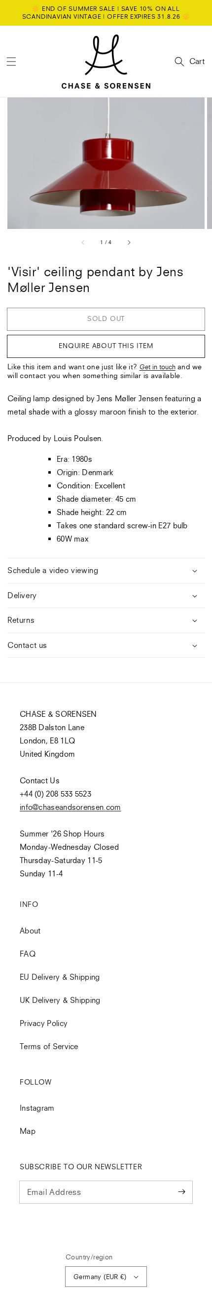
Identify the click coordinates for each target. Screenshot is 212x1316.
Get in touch (158, 367)
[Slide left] (83, 242)
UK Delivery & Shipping (60, 999)
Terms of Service (49, 1046)
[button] (11, 61)
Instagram (37, 1107)
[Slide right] (129, 242)
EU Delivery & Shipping (60, 976)
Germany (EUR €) (99, 1277)
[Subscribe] (181, 1192)
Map (27, 1130)
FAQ (27, 953)
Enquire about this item (106, 346)
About (30, 930)
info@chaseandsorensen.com (70, 806)
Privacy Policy (44, 1023)
